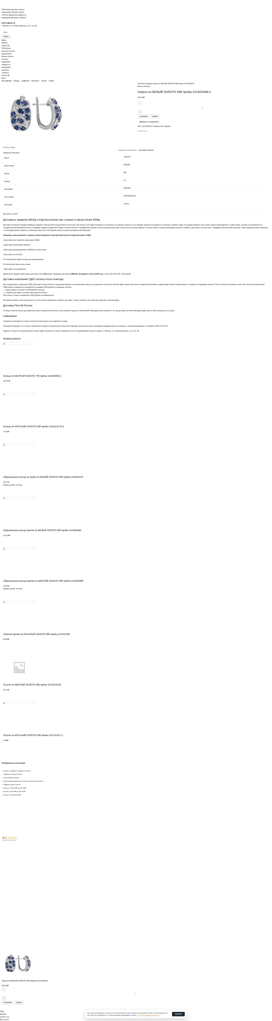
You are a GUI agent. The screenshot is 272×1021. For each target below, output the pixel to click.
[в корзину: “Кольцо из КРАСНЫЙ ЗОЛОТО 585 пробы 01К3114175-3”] (5, 441)
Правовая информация (10, 870)
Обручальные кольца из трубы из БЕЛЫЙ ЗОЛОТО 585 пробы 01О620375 (43, 477)
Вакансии (5, 867)
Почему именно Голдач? (10, 852)
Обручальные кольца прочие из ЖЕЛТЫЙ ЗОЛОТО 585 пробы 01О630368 (43, 581)
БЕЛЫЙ (127, 165)
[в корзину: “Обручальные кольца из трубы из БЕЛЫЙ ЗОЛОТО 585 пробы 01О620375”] (5, 494)
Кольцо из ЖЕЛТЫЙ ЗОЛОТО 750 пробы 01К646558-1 (32, 376)
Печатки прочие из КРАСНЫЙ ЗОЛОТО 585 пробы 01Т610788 (36, 634)
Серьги (126, 204)
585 (125, 172)
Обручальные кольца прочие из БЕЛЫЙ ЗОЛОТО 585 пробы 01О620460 (42, 530)
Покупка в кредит (7, 822)
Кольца (4, 886)
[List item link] (136, 783)
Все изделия (148, 83)
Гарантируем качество (9, 811)
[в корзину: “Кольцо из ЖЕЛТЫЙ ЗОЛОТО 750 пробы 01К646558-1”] (5, 390)
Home (140, 83)
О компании (6, 856)
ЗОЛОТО (127, 157)
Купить (155, 116)
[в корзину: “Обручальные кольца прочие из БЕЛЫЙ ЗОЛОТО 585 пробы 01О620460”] (5, 544)
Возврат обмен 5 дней (9, 818)
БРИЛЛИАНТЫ (130, 196)
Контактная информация (10, 859)
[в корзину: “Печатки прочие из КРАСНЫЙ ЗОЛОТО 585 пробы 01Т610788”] (5, 648)
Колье (4, 900)
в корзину (144, 116)
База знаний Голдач (9, 829)
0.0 (125, 180)
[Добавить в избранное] (5, 385)
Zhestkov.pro (33, 946)
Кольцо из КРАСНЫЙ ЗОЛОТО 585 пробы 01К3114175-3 (33, 426)
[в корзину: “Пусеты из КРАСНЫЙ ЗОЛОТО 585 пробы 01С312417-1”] (5, 749)
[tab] (127, 150)
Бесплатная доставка (9, 814)
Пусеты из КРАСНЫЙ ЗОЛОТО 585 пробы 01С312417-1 (33, 735)
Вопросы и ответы (8, 825)
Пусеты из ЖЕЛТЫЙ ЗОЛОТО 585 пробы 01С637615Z (32, 684)
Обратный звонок (9, 922)
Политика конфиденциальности (13, 874)
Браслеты (5, 893)
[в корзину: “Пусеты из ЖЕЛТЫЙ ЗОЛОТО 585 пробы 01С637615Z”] (5, 699)
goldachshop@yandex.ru (12, 911)
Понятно (178, 1014)
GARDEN (127, 188)
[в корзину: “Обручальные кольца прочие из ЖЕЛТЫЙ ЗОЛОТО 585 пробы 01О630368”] (5, 598)
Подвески (5, 889)
